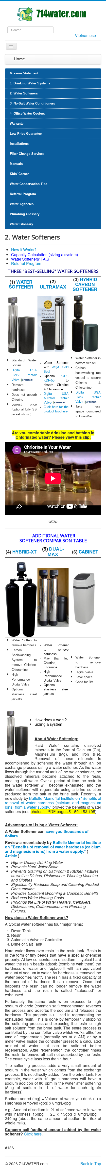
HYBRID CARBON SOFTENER (85, 284)
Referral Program (23, 194)
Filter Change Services (27, 154)
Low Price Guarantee (26, 133)
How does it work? (51, 720)
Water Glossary (21, 224)
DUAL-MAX (56, 551)
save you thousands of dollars (46, 834)
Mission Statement (24, 73)
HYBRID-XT (24, 551)
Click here (33, 1134)
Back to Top (90, 1163)
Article (11, 855)
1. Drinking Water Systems (30, 83)
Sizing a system (48, 724)
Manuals (16, 164)
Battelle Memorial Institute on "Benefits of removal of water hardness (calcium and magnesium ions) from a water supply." (53, 802)
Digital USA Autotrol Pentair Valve (56, 398)
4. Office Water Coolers (27, 113)
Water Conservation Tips (28, 184)
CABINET (88, 551)
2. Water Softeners (24, 93)
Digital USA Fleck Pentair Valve (24, 375)
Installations (19, 143)
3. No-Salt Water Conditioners (32, 103)
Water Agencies (22, 204)
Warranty (16, 123)
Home (19, 59)
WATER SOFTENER (21, 284)
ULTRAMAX (53, 287)
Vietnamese (85, 35)
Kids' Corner (19, 174)
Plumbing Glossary (24, 214)
